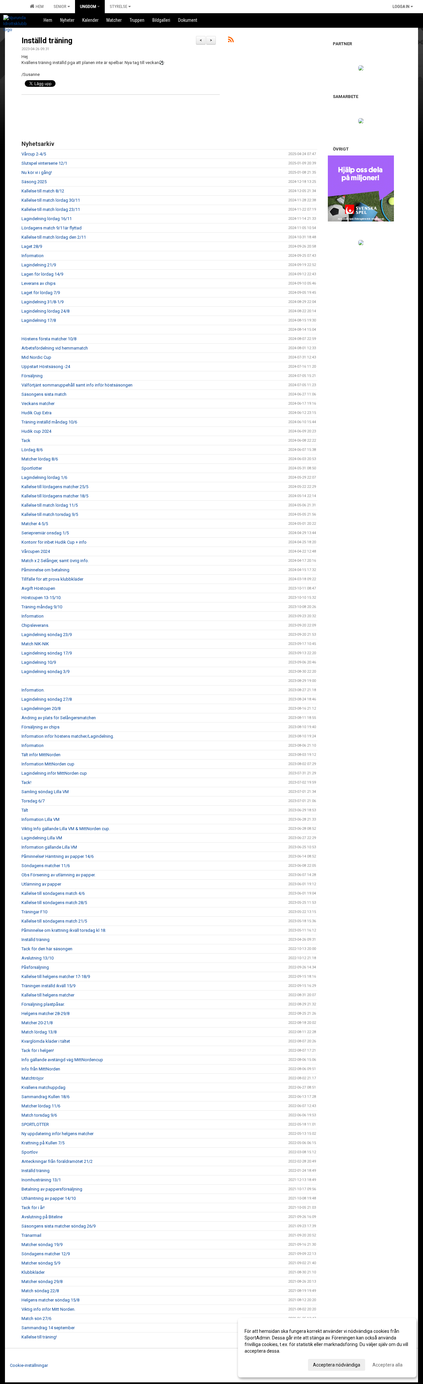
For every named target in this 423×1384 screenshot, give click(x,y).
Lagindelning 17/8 (38, 320)
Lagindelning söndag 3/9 (45, 671)
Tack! (26, 782)
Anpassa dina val (262, 1364)
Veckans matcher (38, 403)
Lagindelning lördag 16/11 (46, 218)
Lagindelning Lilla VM (41, 837)
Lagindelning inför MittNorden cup (54, 773)
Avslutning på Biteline (41, 1216)
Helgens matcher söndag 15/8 (50, 1300)
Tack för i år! (33, 1207)
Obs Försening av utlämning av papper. (58, 874)
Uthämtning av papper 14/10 (48, 1198)
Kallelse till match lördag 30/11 (50, 200)
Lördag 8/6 (32, 449)
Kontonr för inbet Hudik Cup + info (54, 542)
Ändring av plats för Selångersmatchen (58, 717)
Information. (33, 690)
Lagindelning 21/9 (38, 264)
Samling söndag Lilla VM (45, 791)
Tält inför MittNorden (40, 754)
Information (32, 255)
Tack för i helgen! (37, 1050)
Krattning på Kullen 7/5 (42, 1142)
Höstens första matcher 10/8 (48, 338)
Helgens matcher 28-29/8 (45, 1013)
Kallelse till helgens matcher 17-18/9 (55, 976)
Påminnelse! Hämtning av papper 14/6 (57, 856)
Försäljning (32, 375)
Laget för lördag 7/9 (40, 292)
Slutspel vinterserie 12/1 (44, 163)
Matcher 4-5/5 (34, 523)
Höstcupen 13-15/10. (41, 597)
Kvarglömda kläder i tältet (45, 1041)
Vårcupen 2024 (35, 551)
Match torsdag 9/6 (39, 1115)
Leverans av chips (38, 283)
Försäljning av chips (40, 727)
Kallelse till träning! (39, 1336)
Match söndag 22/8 (40, 1290)
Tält (24, 810)
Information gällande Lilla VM (49, 847)
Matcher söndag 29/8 (41, 1281)
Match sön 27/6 (36, 1318)
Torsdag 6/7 (33, 800)
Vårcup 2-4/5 (33, 154)
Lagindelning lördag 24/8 (45, 311)
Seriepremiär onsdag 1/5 (45, 532)
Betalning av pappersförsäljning (51, 1189)
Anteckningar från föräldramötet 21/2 (57, 1161)
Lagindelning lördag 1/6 (44, 477)
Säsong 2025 (34, 181)
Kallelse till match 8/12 (42, 190)
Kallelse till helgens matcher (47, 995)
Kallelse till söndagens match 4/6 (53, 893)
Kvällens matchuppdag (43, 1087)
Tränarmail (31, 1235)
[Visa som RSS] (231, 40)
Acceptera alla (387, 1364)
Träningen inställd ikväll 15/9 (48, 985)
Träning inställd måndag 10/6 (49, 422)
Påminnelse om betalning (45, 569)
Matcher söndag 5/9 (40, 1263)
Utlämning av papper (41, 884)
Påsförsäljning (35, 967)
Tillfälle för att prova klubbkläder (52, 579)
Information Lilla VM (40, 819)
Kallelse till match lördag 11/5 (49, 505)
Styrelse (118, 6)
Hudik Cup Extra (36, 412)
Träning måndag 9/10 (41, 606)
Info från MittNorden (40, 1068)
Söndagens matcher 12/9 (45, 1253)
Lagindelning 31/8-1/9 (42, 301)
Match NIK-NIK (35, 643)
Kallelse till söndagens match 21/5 (54, 921)
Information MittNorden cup (47, 763)
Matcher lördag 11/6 (40, 1105)
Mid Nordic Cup (36, 357)
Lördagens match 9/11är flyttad (51, 227)
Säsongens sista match (43, 394)
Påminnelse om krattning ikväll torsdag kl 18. (63, 930)
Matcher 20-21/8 (37, 1022)
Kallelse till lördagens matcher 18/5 (54, 495)
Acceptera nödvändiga (336, 1364)
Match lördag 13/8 (39, 1032)
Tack (25, 440)
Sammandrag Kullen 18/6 (45, 1096)
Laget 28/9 (31, 246)
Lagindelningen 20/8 (40, 708)
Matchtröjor (32, 1078)
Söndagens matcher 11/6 (45, 865)
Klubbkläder (33, 1272)
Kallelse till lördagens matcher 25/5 (54, 486)
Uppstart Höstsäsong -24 (45, 366)
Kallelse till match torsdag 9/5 (49, 514)
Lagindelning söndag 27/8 (46, 699)
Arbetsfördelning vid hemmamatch (54, 348)
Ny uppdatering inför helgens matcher (57, 1133)
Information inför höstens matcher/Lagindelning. (67, 736)
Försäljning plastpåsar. (43, 1004)
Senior (60, 6)
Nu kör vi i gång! (36, 172)
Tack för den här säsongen (46, 948)
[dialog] (327, 1347)
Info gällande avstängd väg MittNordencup (62, 1059)
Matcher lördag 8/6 (39, 458)
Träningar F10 (34, 911)
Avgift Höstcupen (38, 588)
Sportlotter (31, 468)
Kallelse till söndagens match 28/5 (54, 902)
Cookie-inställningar (29, 1365)
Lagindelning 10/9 (38, 662)
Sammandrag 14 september (48, 1327)
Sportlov (29, 1152)
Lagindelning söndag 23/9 (46, 634)
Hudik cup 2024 (36, 431)
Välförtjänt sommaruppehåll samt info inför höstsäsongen (77, 385)
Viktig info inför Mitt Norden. (48, 1309)
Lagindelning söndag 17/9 (46, 653)
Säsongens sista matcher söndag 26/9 (58, 1226)
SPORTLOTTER (35, 1124)
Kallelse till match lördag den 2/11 (53, 237)
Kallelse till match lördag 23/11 (50, 209)
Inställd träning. (36, 1170)
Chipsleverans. (35, 625)
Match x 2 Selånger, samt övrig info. (55, 560)
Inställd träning (46, 40)
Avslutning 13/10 (37, 958)
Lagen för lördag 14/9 (42, 274)
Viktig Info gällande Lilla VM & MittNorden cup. (65, 828)
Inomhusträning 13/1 (41, 1179)
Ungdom (88, 6)
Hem (39, 6)
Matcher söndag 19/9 (41, 1244)
